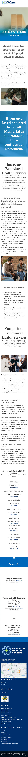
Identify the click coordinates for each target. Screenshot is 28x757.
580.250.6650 (16, 634)
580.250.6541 (14, 530)
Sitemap (24, 755)
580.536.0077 (16, 606)
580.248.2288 (14, 539)
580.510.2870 (19, 608)
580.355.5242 (14, 505)
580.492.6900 (14, 487)
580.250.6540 (14, 496)
